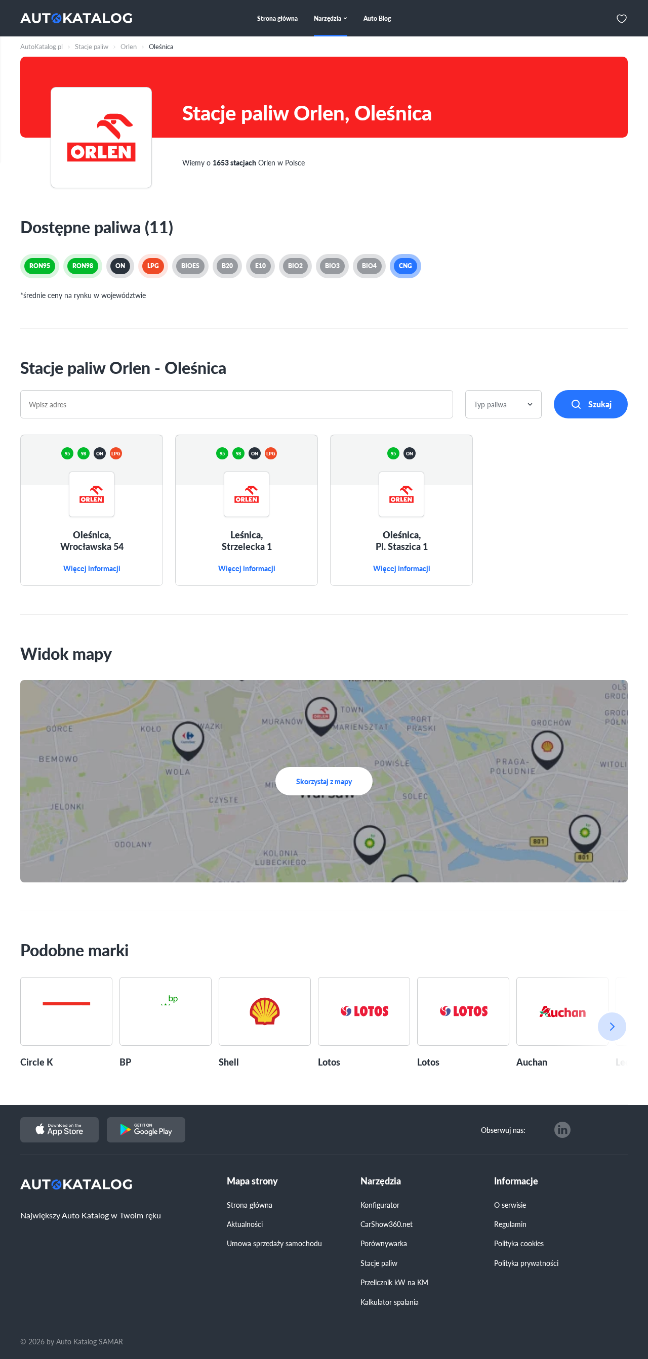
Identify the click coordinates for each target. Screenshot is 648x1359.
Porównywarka (383, 1243)
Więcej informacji (91, 568)
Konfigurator (379, 1205)
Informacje (516, 1181)
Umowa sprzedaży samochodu (274, 1243)
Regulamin (510, 1224)
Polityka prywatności (526, 1263)
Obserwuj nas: (503, 1130)
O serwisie (510, 1205)
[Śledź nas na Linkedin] (562, 1130)
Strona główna (249, 1205)
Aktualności (245, 1224)
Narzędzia (380, 1181)
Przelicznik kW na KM (394, 1282)
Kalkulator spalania (389, 1302)
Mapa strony (252, 1181)
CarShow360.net (386, 1224)
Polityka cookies (519, 1243)
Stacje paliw (378, 1263)
